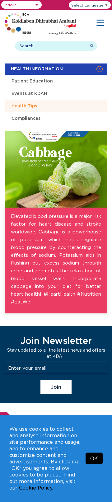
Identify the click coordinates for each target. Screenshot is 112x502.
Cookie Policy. (36, 487)
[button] (21, 5)
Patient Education (32, 80)
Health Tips (24, 105)
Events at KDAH (29, 93)
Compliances (26, 118)
